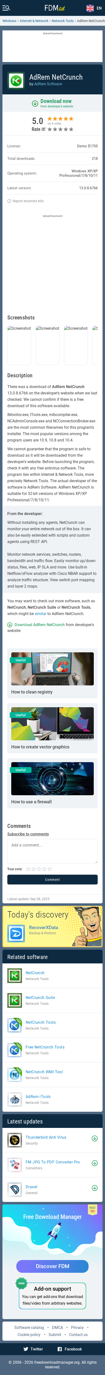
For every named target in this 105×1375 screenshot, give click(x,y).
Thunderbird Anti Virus (46, 1137)
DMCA (57, 1327)
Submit (55, 1334)
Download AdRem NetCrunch (40, 624)
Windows (9, 21)
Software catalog (29, 1327)
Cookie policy (29, 1334)
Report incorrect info (28, 201)
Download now (56, 101)
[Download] (95, 1138)
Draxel (31, 1187)
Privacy (77, 1327)
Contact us (78, 1334)
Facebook (73, 1349)
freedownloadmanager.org (57, 1362)
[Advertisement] (52, 47)
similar (40, 613)
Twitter (37, 1349)
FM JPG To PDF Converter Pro (53, 1162)
